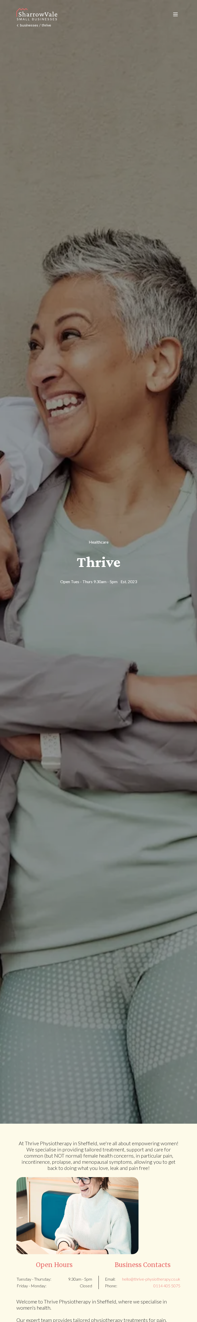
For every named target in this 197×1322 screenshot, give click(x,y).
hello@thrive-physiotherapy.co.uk (151, 1279)
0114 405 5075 (166, 1285)
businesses (29, 25)
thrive (46, 25)
